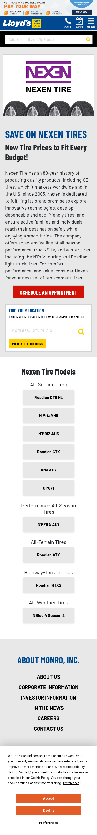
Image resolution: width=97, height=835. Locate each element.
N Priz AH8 (48, 415)
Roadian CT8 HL (48, 397)
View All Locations (27, 343)
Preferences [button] (71, 783)
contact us (48, 728)
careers (48, 718)
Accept (48, 798)
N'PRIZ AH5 (48, 433)
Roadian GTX (48, 451)
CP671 (48, 487)
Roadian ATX (48, 554)
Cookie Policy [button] (40, 778)
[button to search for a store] (88, 39)
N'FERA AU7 (48, 524)
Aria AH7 (48, 469)
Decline (48, 810)
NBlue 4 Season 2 (49, 615)
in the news (48, 708)
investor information (48, 697)
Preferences (48, 823)
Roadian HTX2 (48, 584)
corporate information (48, 687)
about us (48, 677)
